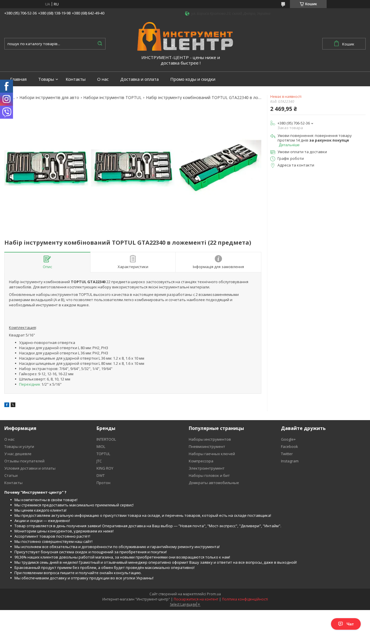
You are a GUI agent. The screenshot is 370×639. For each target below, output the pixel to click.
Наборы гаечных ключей (212, 453)
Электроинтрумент (207, 468)
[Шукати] (100, 44)
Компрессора (201, 461)
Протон (103, 482)
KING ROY (105, 468)
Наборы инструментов (210, 439)
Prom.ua (214, 594)
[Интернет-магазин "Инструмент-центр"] (185, 36)
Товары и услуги (19, 446)
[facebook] (6, 405)
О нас (103, 79)
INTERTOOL (106, 439)
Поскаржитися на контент (196, 599)
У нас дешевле (18, 453)
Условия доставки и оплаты (30, 468)
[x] (13, 405)
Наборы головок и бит (209, 475)
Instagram (290, 461)
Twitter (287, 453)
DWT (101, 475)
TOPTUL (103, 453)
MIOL (101, 446)
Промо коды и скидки (192, 79)
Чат (350, 624)
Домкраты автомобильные (214, 482)
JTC (99, 461)
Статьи (11, 475)
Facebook (289, 446)
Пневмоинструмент (207, 446)
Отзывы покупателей (24, 461)
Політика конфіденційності (245, 599)
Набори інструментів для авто (49, 97)
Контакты (76, 79)
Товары (46, 79)
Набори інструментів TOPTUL (112, 97)
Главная (18, 79)
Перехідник (29, 384)
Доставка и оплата (139, 79)
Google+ (288, 439)
